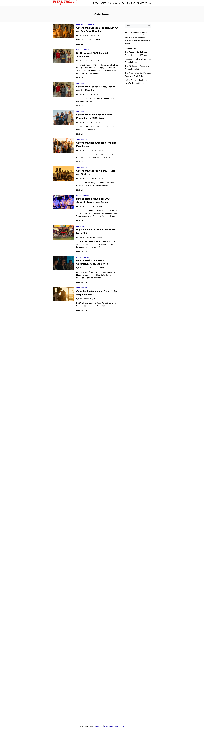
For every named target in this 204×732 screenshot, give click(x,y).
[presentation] (63, 31)
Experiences (80, 24)
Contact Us (109, 726)
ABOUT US (130, 3)
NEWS (95, 3)
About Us (99, 726)
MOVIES (116, 3)
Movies (79, 49)
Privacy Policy (120, 726)
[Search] (149, 25)
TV (123, 3)
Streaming (90, 24)
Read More (81, 44)
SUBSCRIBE (142, 3)
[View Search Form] (150, 3)
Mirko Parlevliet (83, 35)
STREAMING (105, 3)
